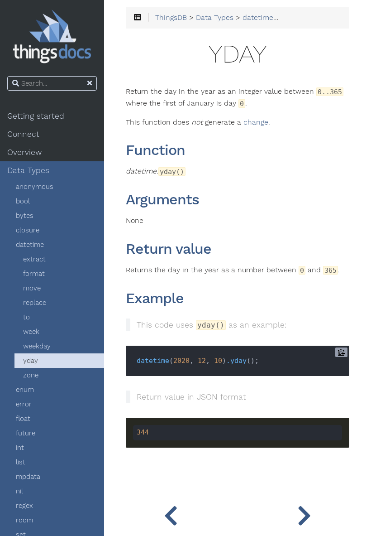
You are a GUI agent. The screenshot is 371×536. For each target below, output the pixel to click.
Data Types (28, 170)
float (23, 419)
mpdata (28, 477)
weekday (37, 346)
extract (34, 259)
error (24, 404)
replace (34, 303)
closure (27, 230)
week (31, 332)
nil (19, 491)
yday (30, 361)
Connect (23, 134)
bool (23, 201)
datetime (30, 245)
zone (30, 375)
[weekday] (171, 513)
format (34, 274)
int (20, 448)
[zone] (304, 513)
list (20, 462)
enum (25, 390)
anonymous (34, 187)
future (25, 433)
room (24, 520)
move (32, 288)
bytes (24, 216)
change (255, 122)
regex (24, 506)
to (26, 317)
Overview (24, 152)
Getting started (35, 116)
